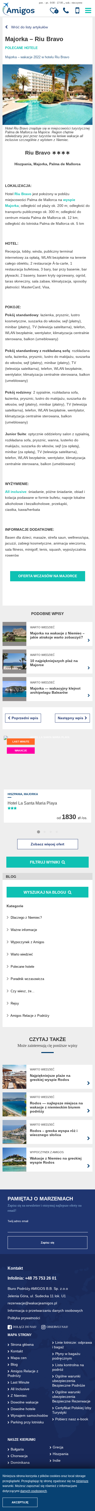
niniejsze (82, 1481)
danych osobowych (33, 1491)
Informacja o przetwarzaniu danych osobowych (45, 1310)
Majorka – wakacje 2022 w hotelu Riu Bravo (37, 57)
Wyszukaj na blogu (45, 892)
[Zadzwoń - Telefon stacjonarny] (66, 11)
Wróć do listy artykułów (29, 27)
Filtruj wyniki (45, 862)
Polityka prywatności (24, 1318)
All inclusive (15, 492)
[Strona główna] (18, 9)
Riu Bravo (22, 194)
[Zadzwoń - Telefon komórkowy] (77, 11)
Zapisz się (47, 1242)
